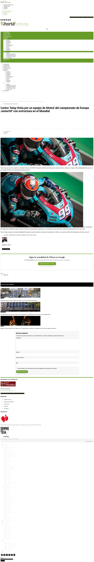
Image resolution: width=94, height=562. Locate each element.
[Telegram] (6, 20)
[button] (47, 116)
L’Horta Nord (6, 33)
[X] (8, 20)
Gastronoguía (9, 45)
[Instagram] (3, 20)
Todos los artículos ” (6, 249)
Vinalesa (8, 484)
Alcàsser (8, 491)
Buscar (4, 60)
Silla (7, 515)
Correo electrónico (20, 357)
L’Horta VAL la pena (11, 547)
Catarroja (8, 499)
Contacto (6, 8)
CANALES (6, 524)
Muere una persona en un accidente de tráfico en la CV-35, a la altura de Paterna (19, 300)
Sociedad (8, 49)
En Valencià (6, 59)
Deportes (8, 41)
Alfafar (8, 494)
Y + (4, 51)
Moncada (8, 472)
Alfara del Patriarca (11, 452)
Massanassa (3, 311)
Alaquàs (11, 103)
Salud (7, 47)
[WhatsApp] (10, 20)
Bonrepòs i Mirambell (12, 456)
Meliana (8, 471)
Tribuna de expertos (11, 54)
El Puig (8, 459)
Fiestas (8, 44)
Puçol (7, 477)
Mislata (8, 506)
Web (17, 362)
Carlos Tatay (29, 235)
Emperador (9, 461)
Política (8, 46)
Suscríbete (6, 7)
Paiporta (8, 507)
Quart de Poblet (10, 512)
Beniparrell (9, 496)
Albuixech (8, 451)
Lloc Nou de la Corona (12, 501)
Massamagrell (10, 469)
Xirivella (8, 519)
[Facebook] (1, 20)
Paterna (2, 297)
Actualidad (6, 32)
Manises (8, 502)
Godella (8, 464)
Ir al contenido (4, 1)
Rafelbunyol (9, 479)
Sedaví (8, 514)
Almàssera (9, 454)
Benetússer (9, 497)
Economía (8, 42)
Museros (8, 474)
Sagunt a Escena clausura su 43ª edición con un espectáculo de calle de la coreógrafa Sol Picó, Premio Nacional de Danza (28, 328)
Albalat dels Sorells (11, 447)
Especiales (6, 37)
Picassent (8, 510)
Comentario (18, 337)
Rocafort (8, 481)
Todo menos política (11, 55)
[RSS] (4, 20)
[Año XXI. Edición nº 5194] (8, 4)
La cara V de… (9, 57)
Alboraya (8, 449)
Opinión (8, 52)
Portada (2, 101)
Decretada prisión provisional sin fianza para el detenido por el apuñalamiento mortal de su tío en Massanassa (25, 314)
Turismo (8, 50)
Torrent (8, 517)
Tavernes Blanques (11, 482)
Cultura (8, 40)
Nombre (18, 352)
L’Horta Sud (6, 35)
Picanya (8, 509)
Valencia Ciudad (7, 36)
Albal (7, 489)
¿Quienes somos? (7, 6)
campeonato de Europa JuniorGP (17, 235)
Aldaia (7, 492)
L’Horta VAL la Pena (10, 56)
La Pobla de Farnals (11, 466)
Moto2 (34, 235)
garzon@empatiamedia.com (7, 390)
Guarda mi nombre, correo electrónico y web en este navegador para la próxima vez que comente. (37, 368)
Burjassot (8, 457)
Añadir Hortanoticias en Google (47, 263)
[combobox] (7, 559)
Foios (7, 462)
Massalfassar (9, 467)
